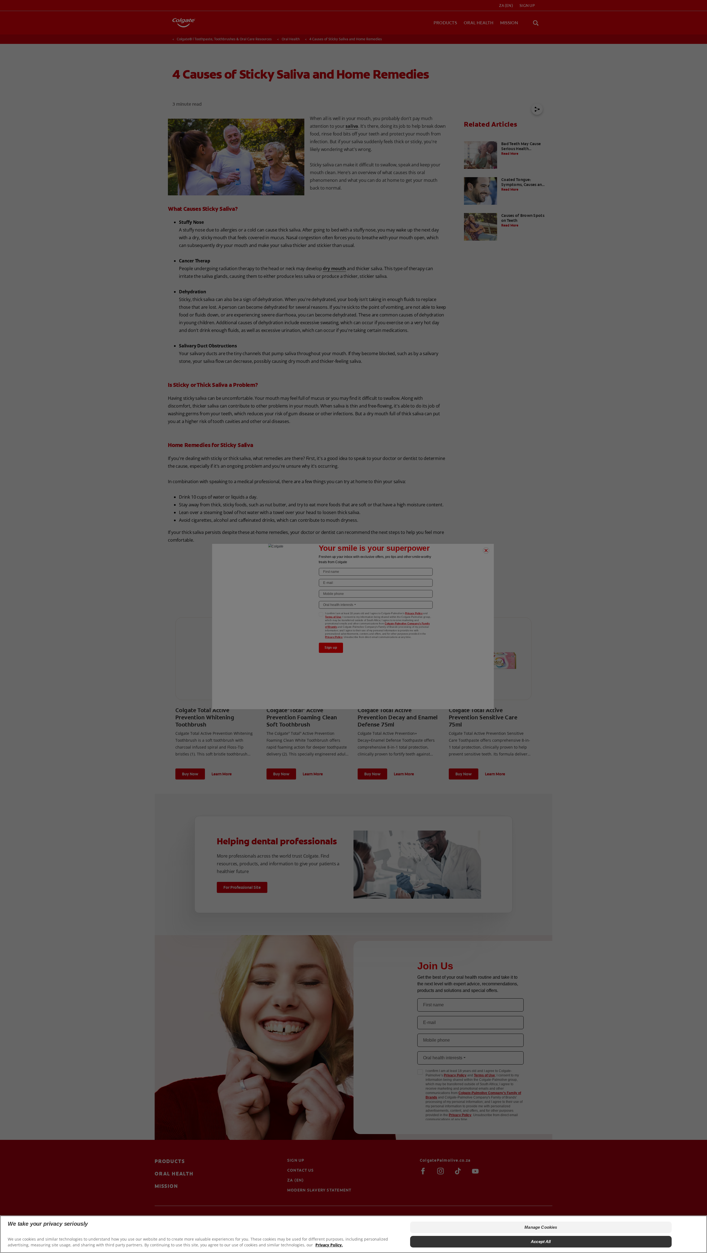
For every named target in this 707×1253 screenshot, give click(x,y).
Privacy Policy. (329, 1244)
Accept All (541, 1241)
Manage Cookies (540, 1227)
